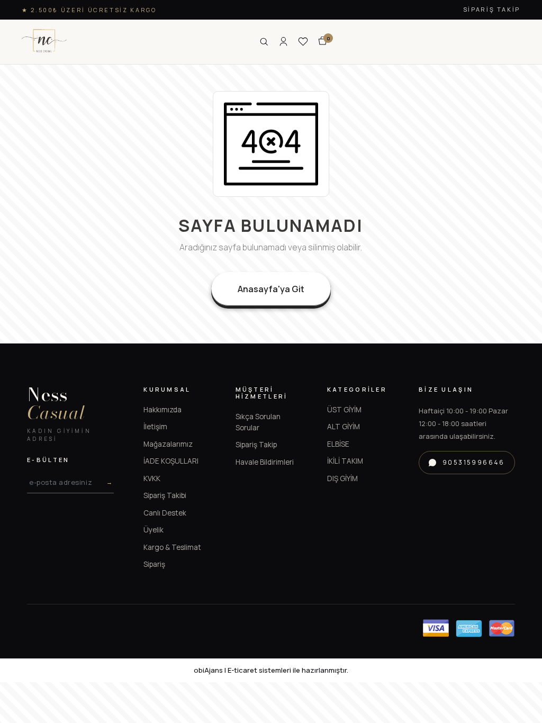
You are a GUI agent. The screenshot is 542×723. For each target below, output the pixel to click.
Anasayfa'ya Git (271, 289)
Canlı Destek (164, 513)
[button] (323, 42)
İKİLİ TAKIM (345, 461)
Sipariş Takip (491, 9)
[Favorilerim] (303, 42)
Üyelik (153, 530)
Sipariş (154, 564)
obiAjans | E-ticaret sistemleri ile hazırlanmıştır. (271, 670)
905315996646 (473, 462)
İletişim (155, 426)
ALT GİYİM (343, 426)
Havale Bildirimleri (265, 462)
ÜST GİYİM (344, 409)
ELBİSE (338, 444)
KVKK (151, 478)
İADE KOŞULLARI (170, 461)
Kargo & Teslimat (172, 547)
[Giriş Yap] (283, 42)
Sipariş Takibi (164, 495)
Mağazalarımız (168, 444)
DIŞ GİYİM (342, 478)
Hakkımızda (162, 409)
